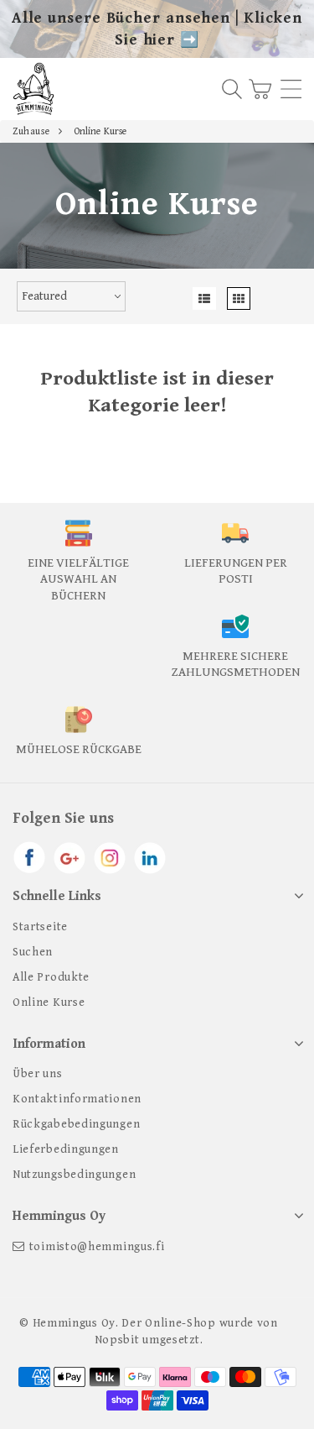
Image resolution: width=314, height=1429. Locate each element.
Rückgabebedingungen (76, 1124)
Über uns (38, 1074)
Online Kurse (49, 1002)
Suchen (33, 952)
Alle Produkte (51, 977)
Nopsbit (117, 1340)
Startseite (40, 927)
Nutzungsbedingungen (74, 1174)
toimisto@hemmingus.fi (97, 1247)
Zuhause (31, 131)
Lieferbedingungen (66, 1149)
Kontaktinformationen (77, 1099)
